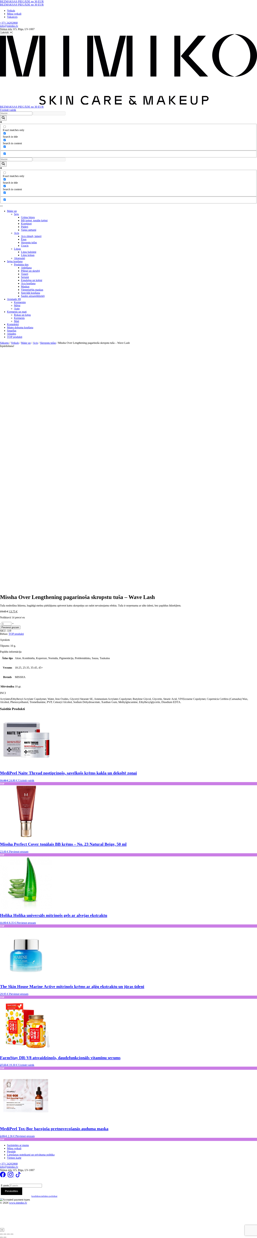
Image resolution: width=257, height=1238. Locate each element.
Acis (16, 233)
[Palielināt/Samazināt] (1, 1234)
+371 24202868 (9, 22)
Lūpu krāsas (27, 255)
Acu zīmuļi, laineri (31, 236)
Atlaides (11, 333)
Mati (16, 321)
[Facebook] (3, 1176)
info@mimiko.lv (9, 25)
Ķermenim (20, 302)
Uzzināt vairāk (8, 109)
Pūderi (24, 226)
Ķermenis (19, 318)
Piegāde (11, 1151)
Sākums (4, 342)
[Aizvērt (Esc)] (11, 1234)
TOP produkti (14, 336)
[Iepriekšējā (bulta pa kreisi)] (1, 1237)
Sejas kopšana (15, 261)
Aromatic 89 (14, 299)
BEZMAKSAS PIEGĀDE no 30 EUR (22, 1)
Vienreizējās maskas (32, 289)
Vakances (12, 16)
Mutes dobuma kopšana (20, 327)
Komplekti (13, 324)
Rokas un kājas (22, 314)
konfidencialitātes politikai (44, 1196)
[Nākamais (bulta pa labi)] (4, 1237)
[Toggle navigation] (1, 206)
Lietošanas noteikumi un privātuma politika (31, 1154)
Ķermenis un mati (17, 311)
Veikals (11, 10)
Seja (16, 214)
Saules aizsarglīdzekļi (33, 296)
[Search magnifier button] (3, 118)
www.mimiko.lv (18, 1202)
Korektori (26, 223)
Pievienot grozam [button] (18, 851)
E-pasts (5, 1185)
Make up (12, 211)
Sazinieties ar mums (18, 1145)
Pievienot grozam (10, 627)
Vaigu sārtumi (28, 229)
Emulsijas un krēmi (31, 280)
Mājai (17, 305)
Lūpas (17, 248)
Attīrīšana (26, 267)
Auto (17, 308)
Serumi (25, 277)
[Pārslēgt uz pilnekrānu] (4, 1234)
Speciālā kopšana (30, 292)
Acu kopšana (28, 283)
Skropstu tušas (29, 242)
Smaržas (11, 330)
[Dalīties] (8, 1234)
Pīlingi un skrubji (30, 270)
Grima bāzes (28, 217)
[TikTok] (18, 1176)
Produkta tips (21, 264)
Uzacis (24, 245)
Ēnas (23, 239)
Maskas (25, 286)
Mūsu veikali (14, 13)
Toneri (24, 273)
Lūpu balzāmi (28, 251)
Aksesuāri (19, 258)
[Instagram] (11, 1176)
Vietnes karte (14, 1157)
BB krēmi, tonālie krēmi (34, 220)
